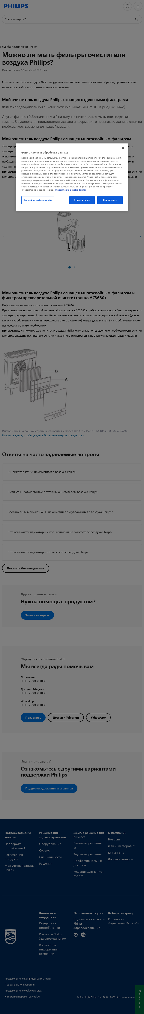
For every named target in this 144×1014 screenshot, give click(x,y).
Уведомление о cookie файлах (70, 190)
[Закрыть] (123, 148)
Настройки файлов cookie (37, 200)
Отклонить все (82, 200)
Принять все (110, 200)
